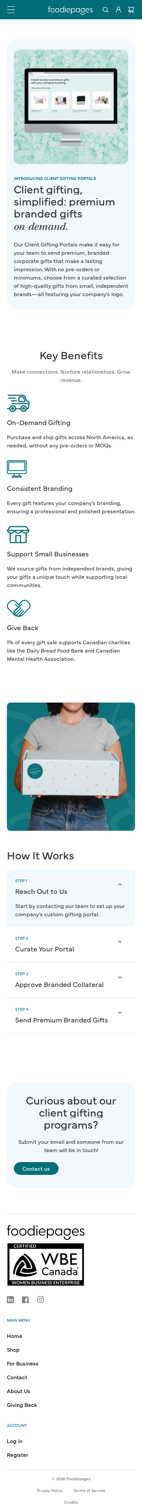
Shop (13, 1349)
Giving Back (22, 1404)
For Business (23, 1363)
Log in (14, 1440)
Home (14, 1335)
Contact (17, 1377)
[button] (11, 10)
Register (17, 1454)
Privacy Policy (49, 1490)
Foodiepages (79, 1478)
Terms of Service (89, 1490)
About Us (18, 1390)
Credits (71, 1502)
